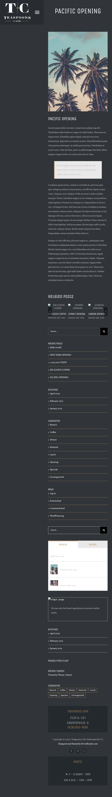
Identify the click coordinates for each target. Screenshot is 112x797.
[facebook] (71, 750)
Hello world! (56, 347)
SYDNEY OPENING (76, 314)
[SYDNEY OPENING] (54, 582)
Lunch (53, 454)
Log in (53, 493)
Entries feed (55, 501)
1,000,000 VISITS (58, 362)
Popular (63, 544)
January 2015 (56, 408)
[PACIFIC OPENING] (54, 566)
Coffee (53, 432)
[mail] (84, 750)
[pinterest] (77, 750)
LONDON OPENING (97, 314)
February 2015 (56, 401)
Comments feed (57, 508)
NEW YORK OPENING (60, 355)
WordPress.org (57, 515)
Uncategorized (57, 477)
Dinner (53, 439)
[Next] (105, 311)
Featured (54, 447)
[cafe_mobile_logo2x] (17, 3)
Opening (54, 462)
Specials (54, 469)
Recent (93, 544)
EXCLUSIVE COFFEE (57, 314)
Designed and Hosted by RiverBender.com (78, 743)
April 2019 (55, 393)
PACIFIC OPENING (59, 377)
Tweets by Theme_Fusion (60, 675)
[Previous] (50, 311)
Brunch (53, 424)
